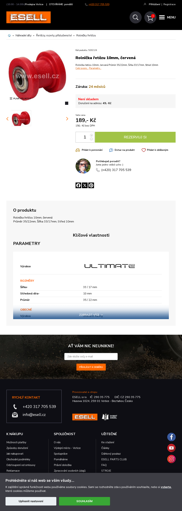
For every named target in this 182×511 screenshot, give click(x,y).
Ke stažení (107, 442)
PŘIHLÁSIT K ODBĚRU (91, 367)
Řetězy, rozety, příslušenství (54, 35)
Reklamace (13, 471)
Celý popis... (82, 68)
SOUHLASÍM (84, 501)
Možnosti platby (16, 442)
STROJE (106, 471)
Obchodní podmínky (18, 459)
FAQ (104, 465)
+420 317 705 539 (99, 4)
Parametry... (95, 68)
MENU (171, 17)
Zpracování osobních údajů (69, 471)
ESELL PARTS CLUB (114, 459)
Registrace (170, 4)
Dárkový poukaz (111, 453)
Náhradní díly (23, 35)
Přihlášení (154, 4)
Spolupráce (61, 453)
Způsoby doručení (17, 448)
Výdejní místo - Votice (67, 448)
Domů (9, 35)
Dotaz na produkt (125, 150)
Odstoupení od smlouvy (20, 465)
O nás (57, 442)
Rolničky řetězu (86, 35)
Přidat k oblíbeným (157, 150)
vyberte (166, 487)
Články (105, 448)
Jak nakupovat (14, 453)
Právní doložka (62, 465)
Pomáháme (61, 459)
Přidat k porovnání (92, 150)
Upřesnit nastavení (31, 501)
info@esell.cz (34, 414)
